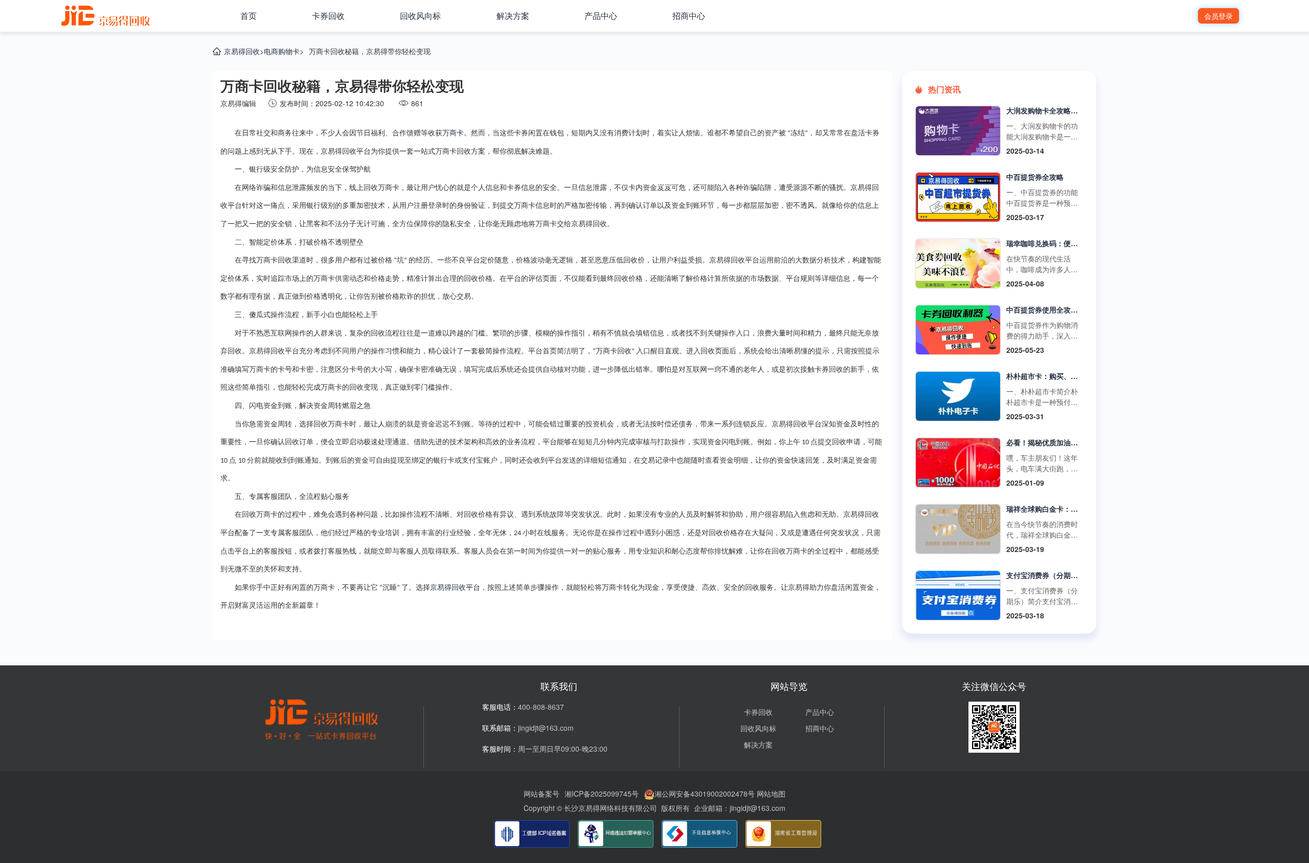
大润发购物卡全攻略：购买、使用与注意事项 (1077, 110)
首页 (248, 15)
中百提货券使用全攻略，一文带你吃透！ (1070, 309)
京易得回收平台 (455, 587)
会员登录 (1218, 16)
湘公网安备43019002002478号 (704, 793)
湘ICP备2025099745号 (602, 793)
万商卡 (453, 133)
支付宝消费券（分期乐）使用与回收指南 (1070, 575)
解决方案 (512, 15)
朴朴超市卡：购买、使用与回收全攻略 (1067, 376)
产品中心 (600, 15)
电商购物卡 (282, 51)
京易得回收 (242, 51)
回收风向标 (420, 15)
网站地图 (771, 793)
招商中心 (688, 15)
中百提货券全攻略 (1035, 177)
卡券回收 (328, 15)
